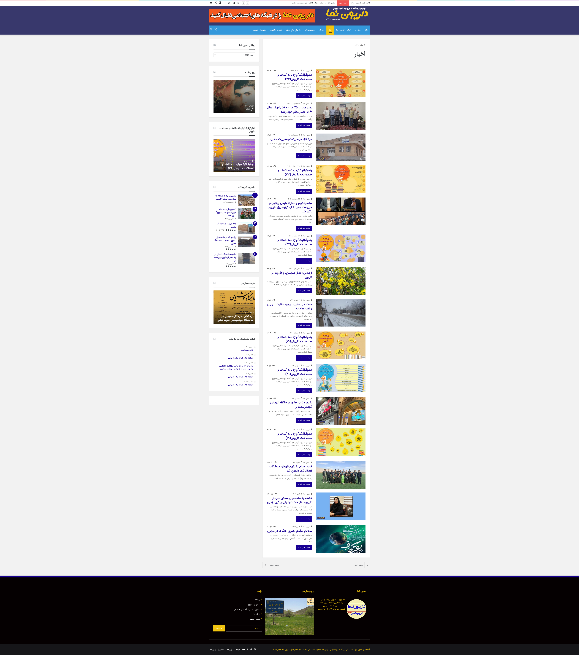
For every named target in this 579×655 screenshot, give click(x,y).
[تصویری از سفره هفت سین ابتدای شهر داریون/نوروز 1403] (246, 213)
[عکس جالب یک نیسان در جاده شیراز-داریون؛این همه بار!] (246, 258)
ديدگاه (322, 30)
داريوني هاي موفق (293, 30)
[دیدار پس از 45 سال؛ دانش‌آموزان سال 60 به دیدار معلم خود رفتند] (340, 116)
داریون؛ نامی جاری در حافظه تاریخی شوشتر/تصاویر (291, 404)
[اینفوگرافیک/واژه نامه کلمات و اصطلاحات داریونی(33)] (340, 179)
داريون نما (306, 70)
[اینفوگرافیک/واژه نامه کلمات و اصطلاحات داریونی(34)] (340, 83)
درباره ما (358, 30)
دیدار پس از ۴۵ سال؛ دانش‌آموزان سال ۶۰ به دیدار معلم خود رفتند (289, 109)
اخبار (330, 30)
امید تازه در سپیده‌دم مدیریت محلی (291, 139)
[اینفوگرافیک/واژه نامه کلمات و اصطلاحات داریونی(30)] (340, 378)
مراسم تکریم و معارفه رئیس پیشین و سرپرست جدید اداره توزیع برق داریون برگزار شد (290, 207)
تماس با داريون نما (343, 30)
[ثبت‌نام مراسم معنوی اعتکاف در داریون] (340, 539)
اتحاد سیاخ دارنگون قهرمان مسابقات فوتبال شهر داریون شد (290, 468)
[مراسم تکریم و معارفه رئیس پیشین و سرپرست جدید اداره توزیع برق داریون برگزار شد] (340, 211)
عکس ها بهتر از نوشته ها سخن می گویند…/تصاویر (225, 197)
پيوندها (257, 599)
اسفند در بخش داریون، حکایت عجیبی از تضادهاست (289, 306)
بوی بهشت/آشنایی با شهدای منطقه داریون (234, 107)
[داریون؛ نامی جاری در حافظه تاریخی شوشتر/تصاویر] (340, 411)
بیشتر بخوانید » (304, 95)
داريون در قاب (310, 30)
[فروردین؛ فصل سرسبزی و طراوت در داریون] (340, 281)
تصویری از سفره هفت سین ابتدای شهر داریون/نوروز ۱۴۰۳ (226, 213)
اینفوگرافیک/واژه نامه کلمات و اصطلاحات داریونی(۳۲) (294, 242)
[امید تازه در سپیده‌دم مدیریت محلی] (340, 147)
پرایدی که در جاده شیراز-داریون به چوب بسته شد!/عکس (225, 240)
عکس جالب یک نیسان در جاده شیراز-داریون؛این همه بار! (225, 258)
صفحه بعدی (274, 565)
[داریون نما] (347, 13)
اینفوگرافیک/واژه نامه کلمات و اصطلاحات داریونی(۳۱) (294, 339)
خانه (366, 30)
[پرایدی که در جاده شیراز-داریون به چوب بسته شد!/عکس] (246, 241)
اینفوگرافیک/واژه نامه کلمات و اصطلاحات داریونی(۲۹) (294, 436)
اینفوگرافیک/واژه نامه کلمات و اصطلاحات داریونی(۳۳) (294, 172)
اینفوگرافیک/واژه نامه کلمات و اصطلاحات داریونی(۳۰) (294, 372)
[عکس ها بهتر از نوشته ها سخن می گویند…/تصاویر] (246, 200)
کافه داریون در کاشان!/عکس (227, 225)
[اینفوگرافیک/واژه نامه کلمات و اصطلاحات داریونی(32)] (340, 248)
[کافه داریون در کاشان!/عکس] (246, 228)
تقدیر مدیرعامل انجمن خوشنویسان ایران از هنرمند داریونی (234, 318)
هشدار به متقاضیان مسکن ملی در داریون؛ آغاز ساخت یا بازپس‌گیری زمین (289, 500)
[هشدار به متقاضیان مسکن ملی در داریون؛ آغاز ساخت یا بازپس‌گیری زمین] (340, 506)
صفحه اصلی (255, 619)
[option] (234, 96)
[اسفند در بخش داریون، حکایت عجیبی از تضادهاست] (340, 313)
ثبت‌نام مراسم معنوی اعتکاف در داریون (289, 530)
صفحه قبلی (358, 565)
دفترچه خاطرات (276, 30)
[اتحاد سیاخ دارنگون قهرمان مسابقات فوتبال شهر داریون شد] (340, 475)
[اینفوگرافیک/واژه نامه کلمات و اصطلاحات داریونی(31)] (340, 345)
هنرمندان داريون (259, 30)
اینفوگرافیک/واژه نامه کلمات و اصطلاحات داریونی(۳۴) (294, 77)
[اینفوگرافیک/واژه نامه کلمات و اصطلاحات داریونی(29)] (340, 442)
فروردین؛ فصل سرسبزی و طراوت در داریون (291, 275)
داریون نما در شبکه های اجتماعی (247, 609)
